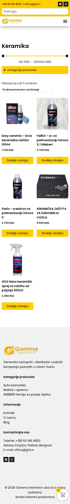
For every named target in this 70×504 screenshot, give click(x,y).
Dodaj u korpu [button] (17, 160)
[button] (65, 21)
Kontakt (9, 413)
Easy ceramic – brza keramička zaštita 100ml (17, 140)
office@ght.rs (32, 4)
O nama (9, 418)
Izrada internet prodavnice (35, 497)
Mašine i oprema (15, 390)
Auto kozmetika (14, 385)
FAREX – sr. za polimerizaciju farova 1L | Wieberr (52, 140)
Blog (6, 422)
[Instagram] (66, 4)
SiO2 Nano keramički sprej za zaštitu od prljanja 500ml (17, 286)
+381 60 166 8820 (12, 4)
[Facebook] (60, 4)
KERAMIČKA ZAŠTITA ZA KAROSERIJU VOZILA (51, 213)
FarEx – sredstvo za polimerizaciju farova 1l (17, 213)
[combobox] (35, 11)
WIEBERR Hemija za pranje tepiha (27, 394)
